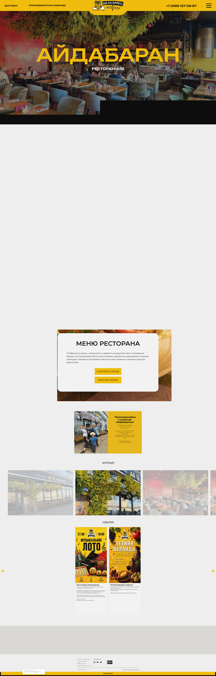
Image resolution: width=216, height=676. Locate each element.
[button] (108, 673)
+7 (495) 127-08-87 (181, 6)
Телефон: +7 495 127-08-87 (82, 661)
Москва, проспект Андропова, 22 (83, 659)
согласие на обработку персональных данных (130, 669)
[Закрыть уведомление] (44, 669)
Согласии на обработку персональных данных (32, 672)
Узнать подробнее (125, 441)
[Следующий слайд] (143, 493)
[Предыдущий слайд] (72, 493)
